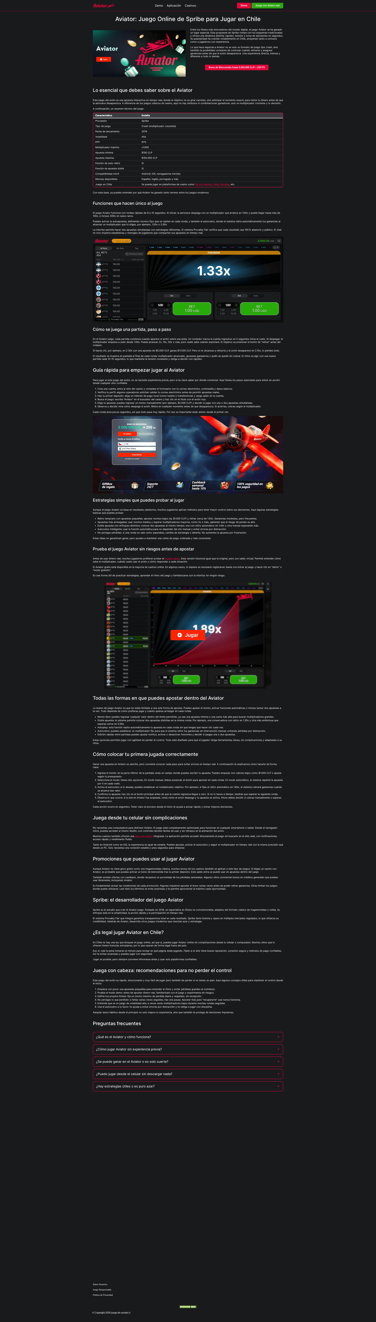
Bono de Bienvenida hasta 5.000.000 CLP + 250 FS (237, 67)
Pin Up (198, 184)
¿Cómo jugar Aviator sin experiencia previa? (129, 1049)
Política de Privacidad (103, 1295)
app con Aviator (144, 836)
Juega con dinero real (267, 5)
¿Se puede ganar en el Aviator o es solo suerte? (132, 1061)
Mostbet (224, 184)
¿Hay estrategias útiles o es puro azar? (125, 1086)
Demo (244, 5)
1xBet (216, 184)
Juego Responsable (102, 1289)
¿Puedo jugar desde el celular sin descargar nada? (134, 1074)
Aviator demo (172, 558)
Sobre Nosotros (100, 1284)
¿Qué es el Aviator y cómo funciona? (123, 1037)
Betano (208, 184)
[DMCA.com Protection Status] (188, 1306)
